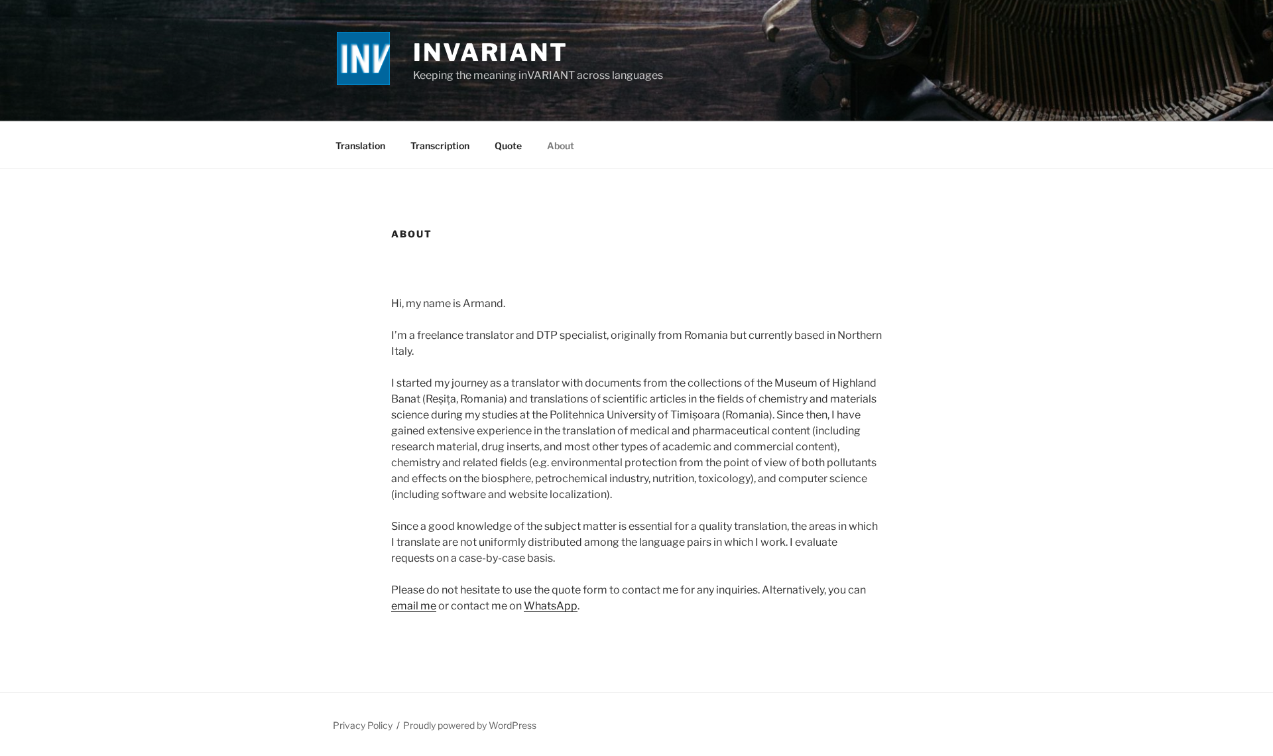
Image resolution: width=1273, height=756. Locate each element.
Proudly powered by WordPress (469, 725)
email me (413, 605)
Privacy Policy (363, 725)
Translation (360, 145)
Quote (508, 145)
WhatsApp (550, 605)
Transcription (439, 145)
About (560, 145)
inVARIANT (490, 52)
